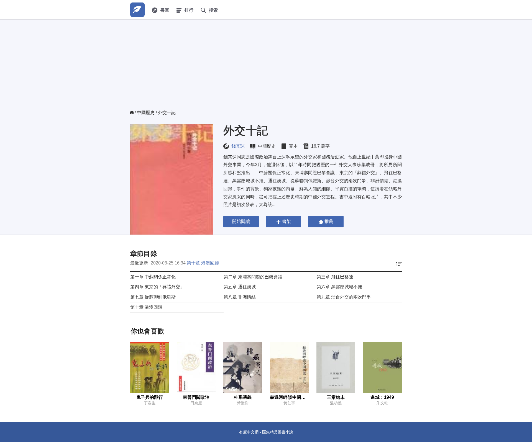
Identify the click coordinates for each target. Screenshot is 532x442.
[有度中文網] (137, 9)
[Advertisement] (266, 68)
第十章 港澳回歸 (203, 263)
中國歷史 (146, 112)
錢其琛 (238, 146)
